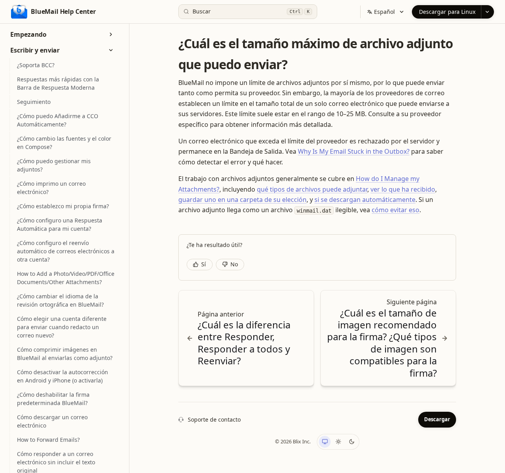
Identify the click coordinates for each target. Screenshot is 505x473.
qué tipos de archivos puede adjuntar (312, 189)
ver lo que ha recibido (402, 189)
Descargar (437, 419)
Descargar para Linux (447, 11)
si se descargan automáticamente (364, 199)
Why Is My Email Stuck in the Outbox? (354, 151)
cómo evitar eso (395, 209)
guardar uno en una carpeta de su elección (242, 199)
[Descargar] (487, 12)
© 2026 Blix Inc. (292, 441)
